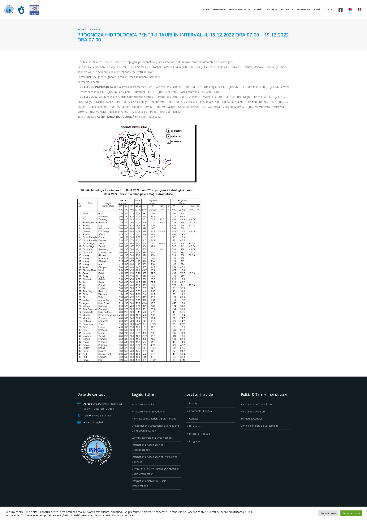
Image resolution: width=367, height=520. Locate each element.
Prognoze (287, 9)
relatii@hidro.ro (99, 422)
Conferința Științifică (200, 411)
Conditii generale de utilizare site (259, 425)
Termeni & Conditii (251, 418)
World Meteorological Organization (152, 437)
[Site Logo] (21, 10)
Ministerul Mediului (143, 404)
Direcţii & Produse (239, 9)
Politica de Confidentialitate (256, 404)
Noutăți (258, 9)
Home (206, 9)
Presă (317, 9)
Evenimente (303, 9)
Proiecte (272, 9)
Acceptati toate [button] (351, 513)
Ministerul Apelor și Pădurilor (148, 411)
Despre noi (219, 9)
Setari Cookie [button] (328, 513)
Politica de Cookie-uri (253, 411)
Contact (329, 9)
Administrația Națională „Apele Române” (154, 418)
